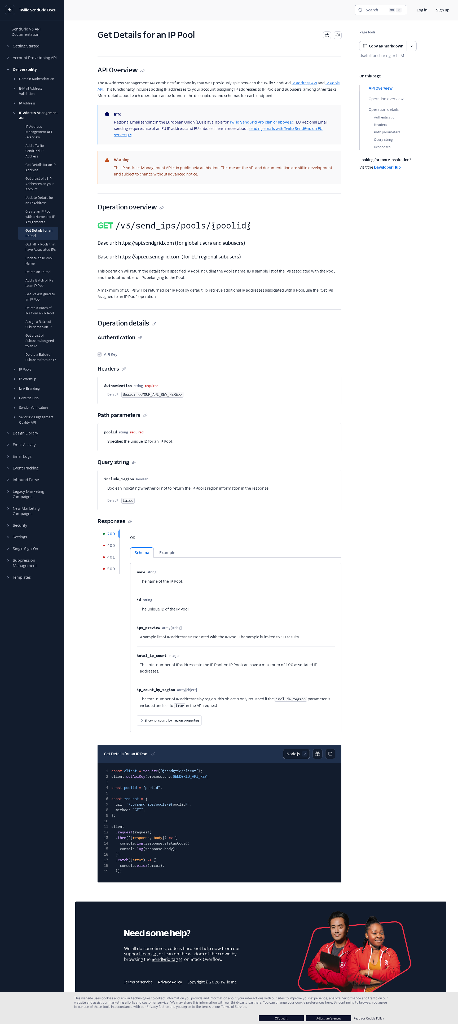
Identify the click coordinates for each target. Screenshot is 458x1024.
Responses (382, 147)
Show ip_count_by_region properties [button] (171, 720)
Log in (422, 10)
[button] (31, 46)
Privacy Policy (170, 982)
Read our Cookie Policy (369, 1018)
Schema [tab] (142, 552)
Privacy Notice (158, 1006)
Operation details (384, 109)
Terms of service (138, 982)
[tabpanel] (235, 630)
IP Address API (304, 83)
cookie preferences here (313, 1002)
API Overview (381, 88)
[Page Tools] (411, 46)
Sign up (443, 10)
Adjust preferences (328, 1018)
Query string (383, 140)
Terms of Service (233, 1006)
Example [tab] (167, 552)
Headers (380, 125)
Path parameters (387, 132)
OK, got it (281, 1018)
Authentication (385, 117)
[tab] (108, 534)
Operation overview (386, 98)
